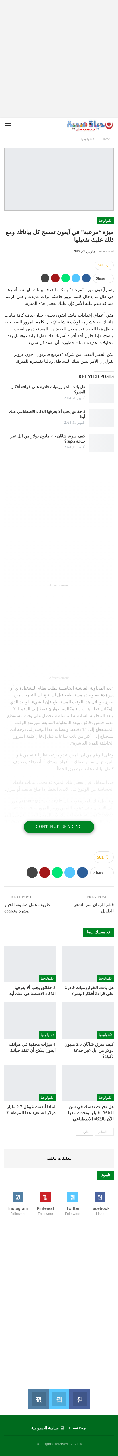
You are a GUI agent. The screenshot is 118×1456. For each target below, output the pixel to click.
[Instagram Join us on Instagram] (38, 1399)
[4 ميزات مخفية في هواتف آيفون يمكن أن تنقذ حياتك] (30, 1020)
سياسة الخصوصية (45, 1428)
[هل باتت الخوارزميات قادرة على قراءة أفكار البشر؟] (101, 393)
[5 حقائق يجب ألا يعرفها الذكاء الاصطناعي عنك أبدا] (101, 418)
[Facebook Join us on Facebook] (79, 1399)
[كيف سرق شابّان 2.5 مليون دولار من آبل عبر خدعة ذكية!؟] (101, 443)
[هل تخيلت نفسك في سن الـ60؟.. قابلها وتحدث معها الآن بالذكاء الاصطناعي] (88, 1083)
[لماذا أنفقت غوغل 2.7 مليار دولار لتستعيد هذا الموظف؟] (30, 1083)
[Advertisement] (59, 59)
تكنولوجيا (105, 221)
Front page (78, 1428)
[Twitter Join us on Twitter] (59, 1399)
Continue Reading (59, 827)
